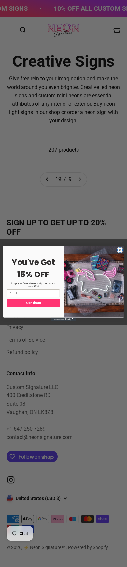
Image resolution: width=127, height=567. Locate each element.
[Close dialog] (120, 250)
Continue (33, 303)
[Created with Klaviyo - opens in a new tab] (63, 319)
